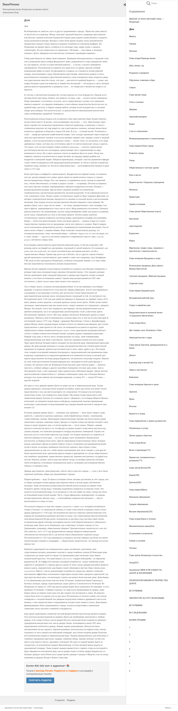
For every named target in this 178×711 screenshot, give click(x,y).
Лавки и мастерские (138, 369)
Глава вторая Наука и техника (142, 518)
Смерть (132, 87)
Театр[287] (134, 562)
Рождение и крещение (139, 72)
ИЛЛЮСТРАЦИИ (137, 619)
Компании (133, 377)
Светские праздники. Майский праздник (147, 276)
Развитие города (136, 153)
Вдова (132, 123)
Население (134, 218)
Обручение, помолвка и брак (142, 80)
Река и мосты (135, 174)
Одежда (132, 43)
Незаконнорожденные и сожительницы (146, 138)
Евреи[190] (134, 475)
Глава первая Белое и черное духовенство (147, 420)
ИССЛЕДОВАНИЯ (138, 612)
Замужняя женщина (138, 116)
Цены (131, 399)
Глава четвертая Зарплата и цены (144, 384)
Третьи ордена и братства (140, 435)
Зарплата (133, 391)
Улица (132, 160)
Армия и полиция (137, 204)
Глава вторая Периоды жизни (142, 58)
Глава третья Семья (137, 94)
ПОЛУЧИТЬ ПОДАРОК (40, 680)
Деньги (132, 355)
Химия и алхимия (137, 540)
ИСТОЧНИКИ (135, 590)
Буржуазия (134, 233)
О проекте (60, 700)
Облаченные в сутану (138, 428)
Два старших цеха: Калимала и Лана (145, 330)
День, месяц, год (136, 65)
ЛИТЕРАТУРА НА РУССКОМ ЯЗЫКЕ (146, 598)
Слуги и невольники (138, 131)
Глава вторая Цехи (137, 322)
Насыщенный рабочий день (141, 297)
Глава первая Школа (138, 489)
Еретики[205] (135, 482)
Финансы (133, 189)
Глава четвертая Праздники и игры (144, 258)
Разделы (71, 700)
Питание (133, 50)
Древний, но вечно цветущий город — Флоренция (24, 708)
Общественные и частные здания (144, 167)
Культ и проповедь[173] (139, 450)
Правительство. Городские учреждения (146, 182)
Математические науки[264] (141, 526)
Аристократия (135, 226)
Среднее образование (138, 504)
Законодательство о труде (140, 337)
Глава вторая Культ (137, 442)
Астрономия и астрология (140, 533)
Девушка (133, 109)
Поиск (151, 3)
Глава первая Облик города (141, 145)
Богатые (132, 406)
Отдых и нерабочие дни (140, 305)
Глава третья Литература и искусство (145, 555)
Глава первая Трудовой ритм (142, 290)
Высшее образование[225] (140, 511)
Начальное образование (139, 496)
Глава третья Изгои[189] (140, 467)
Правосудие (134, 196)
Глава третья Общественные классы (145, 211)
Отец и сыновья (136, 102)
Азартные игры (136, 283)
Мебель (132, 36)
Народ (132, 240)
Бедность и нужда (137, 413)
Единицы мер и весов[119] (141, 362)
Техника (133, 548)
